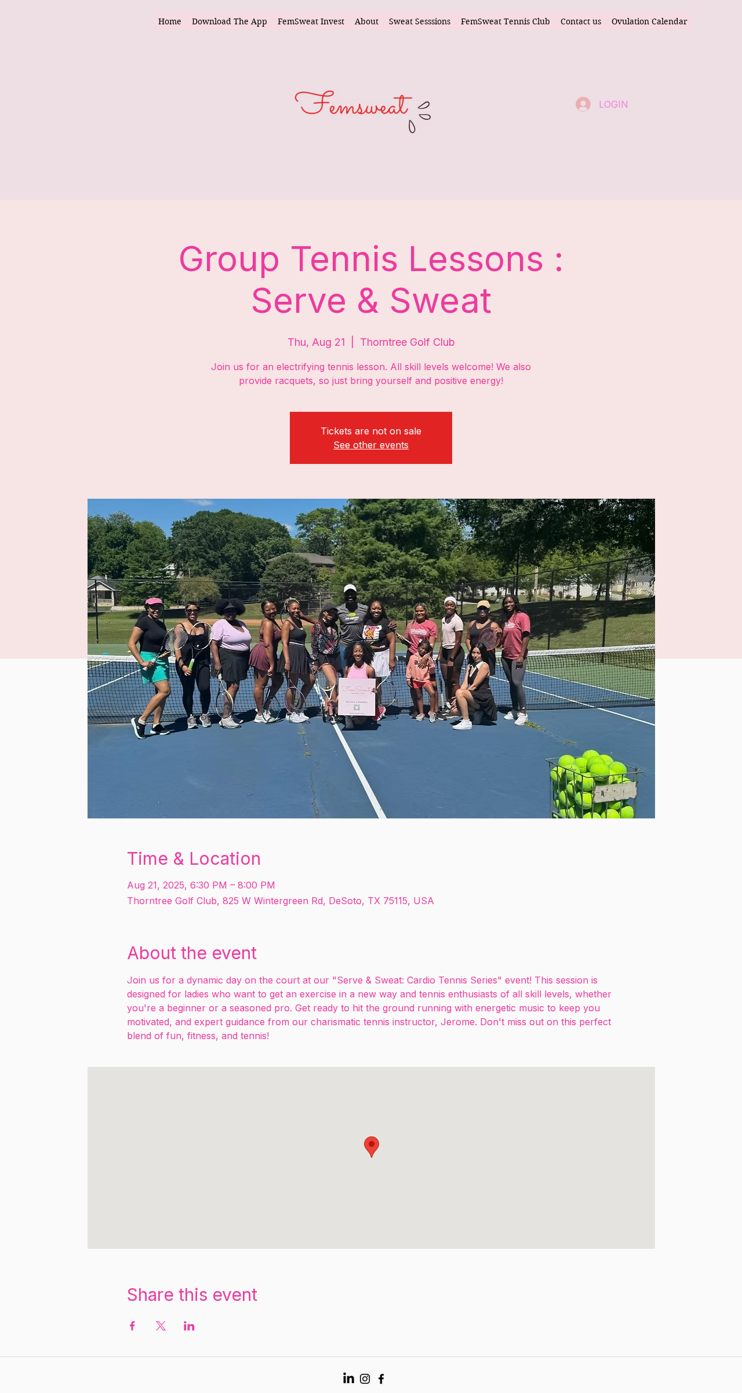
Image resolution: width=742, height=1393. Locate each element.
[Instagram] (365, 1378)
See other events (371, 445)
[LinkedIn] (348, 1378)
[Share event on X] (160, 1325)
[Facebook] (381, 1378)
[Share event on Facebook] (132, 1325)
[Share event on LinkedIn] (189, 1325)
